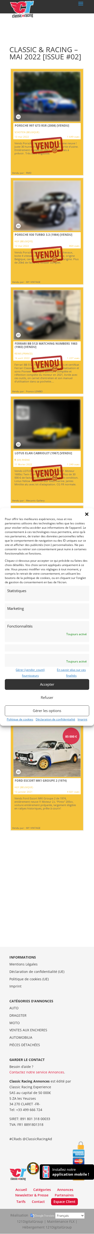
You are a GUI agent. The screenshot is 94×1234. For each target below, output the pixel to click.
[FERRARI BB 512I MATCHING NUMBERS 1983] (47, 340)
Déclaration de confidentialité (55, 719)
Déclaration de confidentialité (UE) (36, 971)
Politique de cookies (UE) (29, 979)
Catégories (42, 1189)
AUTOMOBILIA (20, 1037)
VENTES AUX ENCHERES (28, 1030)
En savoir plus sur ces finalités (71, 673)
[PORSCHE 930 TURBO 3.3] (47, 231)
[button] (86, 514)
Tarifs (21, 1201)
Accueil (21, 1189)
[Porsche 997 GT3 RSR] (47, 122)
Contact (38, 1201)
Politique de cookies (20, 719)
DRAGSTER (18, 1015)
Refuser (47, 697)
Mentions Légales (23, 964)
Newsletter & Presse (31, 1195)
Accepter (47, 684)
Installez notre (70, 1172)
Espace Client (64, 1201)
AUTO (14, 1008)
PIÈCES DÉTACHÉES (24, 1045)
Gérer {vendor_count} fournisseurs (30, 673)
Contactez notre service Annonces (36, 1072)
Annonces (65, 1189)
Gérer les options (47, 710)
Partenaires (64, 1195)
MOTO (14, 1023)
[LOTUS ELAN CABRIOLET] (47, 450)
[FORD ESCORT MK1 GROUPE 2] (47, 777)
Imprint (82, 719)
